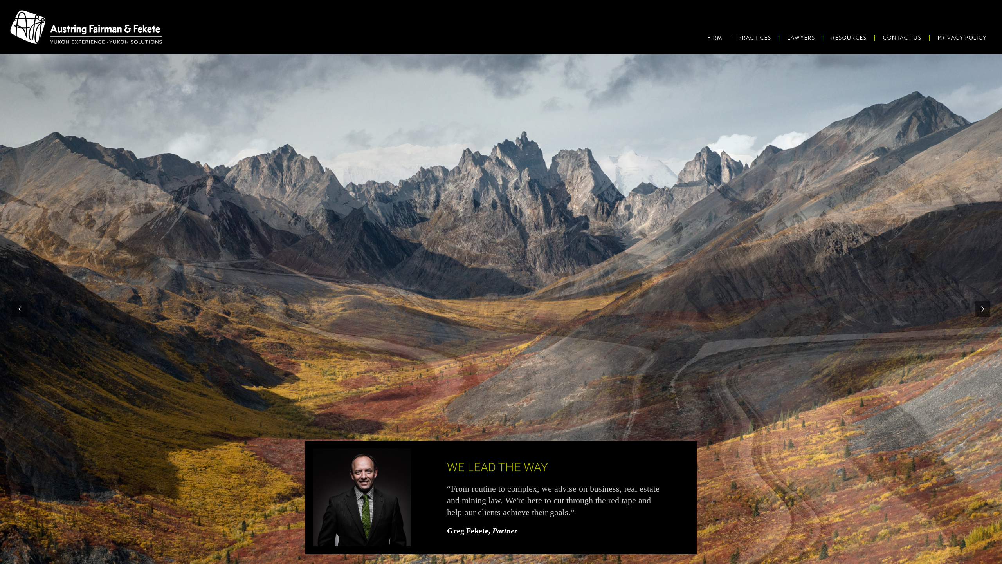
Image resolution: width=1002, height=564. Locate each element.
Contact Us (902, 37)
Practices (754, 37)
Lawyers (801, 37)
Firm (714, 37)
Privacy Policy (961, 37)
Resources (849, 37)
